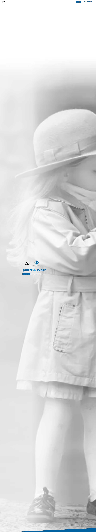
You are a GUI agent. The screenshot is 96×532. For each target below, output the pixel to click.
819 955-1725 (88, 2)
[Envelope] (80, 2)
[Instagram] (78, 2)
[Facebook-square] (77, 2)
